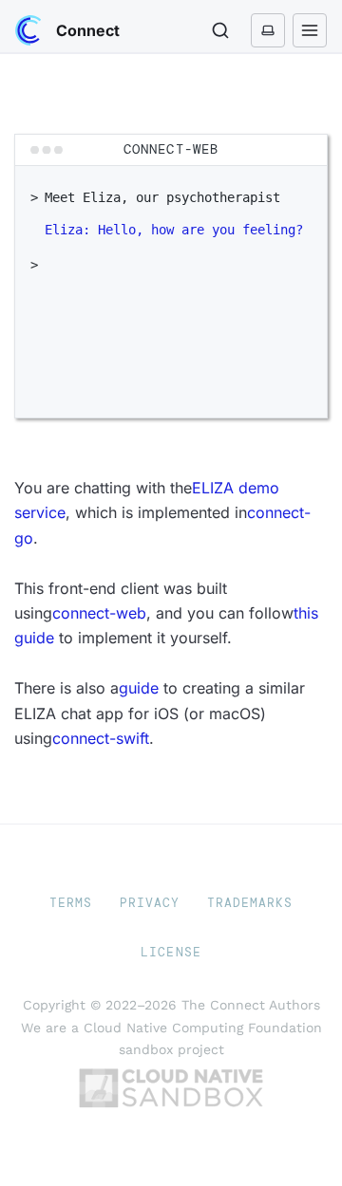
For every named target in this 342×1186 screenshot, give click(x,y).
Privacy (150, 903)
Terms (70, 903)
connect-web (99, 612)
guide (139, 687)
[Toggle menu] (310, 30)
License (170, 952)
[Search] (220, 30)
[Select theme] (268, 30)
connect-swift (100, 738)
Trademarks (250, 903)
